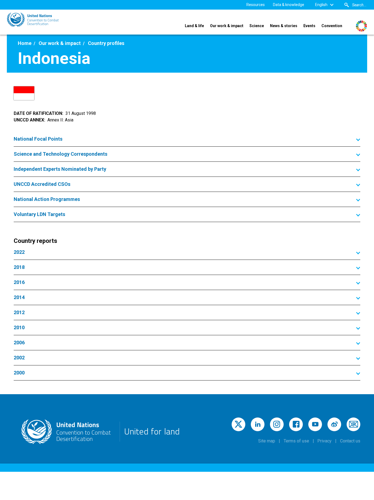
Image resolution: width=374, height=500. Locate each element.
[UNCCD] (33, 19)
